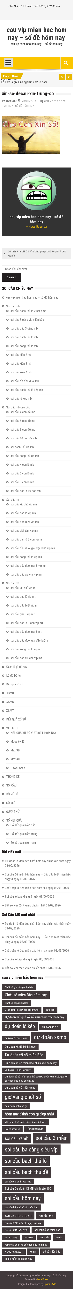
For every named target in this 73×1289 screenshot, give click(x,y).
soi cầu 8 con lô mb (22, 482)
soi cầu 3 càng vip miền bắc (27, 320)
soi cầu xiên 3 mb (21, 363)
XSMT (10, 710)
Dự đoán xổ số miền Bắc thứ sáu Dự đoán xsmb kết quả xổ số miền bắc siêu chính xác (36, 1078)
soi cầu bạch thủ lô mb (24, 337)
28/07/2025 (29, 101)
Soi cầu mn (12, 500)
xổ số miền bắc (51, 1251)
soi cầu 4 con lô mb (22, 464)
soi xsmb (44, 1237)
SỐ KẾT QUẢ (14, 820)
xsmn (33, 1251)
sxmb (59, 1237)
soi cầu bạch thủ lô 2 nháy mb (28, 311)
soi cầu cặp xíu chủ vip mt (26, 658)
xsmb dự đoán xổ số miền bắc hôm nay (26, 1244)
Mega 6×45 (17, 741)
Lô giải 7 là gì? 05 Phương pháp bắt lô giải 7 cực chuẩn (37, 254)
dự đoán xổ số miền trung (20, 1087)
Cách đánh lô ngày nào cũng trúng (22, 1009)
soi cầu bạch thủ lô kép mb (27, 390)
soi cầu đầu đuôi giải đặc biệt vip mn (33, 548)
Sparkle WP (49, 1284)
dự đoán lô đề (50, 1027)
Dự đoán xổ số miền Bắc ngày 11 (18, 1070)
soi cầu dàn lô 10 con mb (26, 491)
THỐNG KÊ (12, 777)
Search (11, 277)
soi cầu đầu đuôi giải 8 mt (26, 632)
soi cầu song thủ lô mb (24, 346)
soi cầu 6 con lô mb (22, 473)
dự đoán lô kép (20, 1026)
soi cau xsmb (16, 1138)
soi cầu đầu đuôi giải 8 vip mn (28, 566)
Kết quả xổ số (14, 684)
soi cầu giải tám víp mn (24, 531)
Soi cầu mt (12, 583)
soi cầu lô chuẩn (18, 1215)
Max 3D (15, 750)
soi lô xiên (29, 1237)
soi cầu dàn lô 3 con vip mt (27, 623)
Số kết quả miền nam (23, 843)
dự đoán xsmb (50, 1037)
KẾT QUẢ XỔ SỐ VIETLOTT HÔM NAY (33, 733)
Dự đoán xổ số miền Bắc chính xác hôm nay (30, 1063)
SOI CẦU (11, 785)
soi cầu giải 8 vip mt (23, 614)
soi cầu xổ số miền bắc (47, 1230)
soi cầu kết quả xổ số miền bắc (21, 1207)
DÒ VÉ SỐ (12, 794)
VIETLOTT (12, 728)
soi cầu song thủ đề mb (25, 456)
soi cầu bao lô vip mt (23, 597)
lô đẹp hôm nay (12, 1129)
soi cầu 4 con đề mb (23, 412)
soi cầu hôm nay (23, 1198)
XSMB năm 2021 (14, 1251)
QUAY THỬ (12, 812)
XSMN (10, 702)
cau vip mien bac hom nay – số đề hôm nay (37, 34)
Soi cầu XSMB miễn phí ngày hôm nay (23, 1223)
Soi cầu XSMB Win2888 (16, 1230)
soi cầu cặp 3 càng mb (24, 328)
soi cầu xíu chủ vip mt (24, 588)
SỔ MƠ (10, 803)
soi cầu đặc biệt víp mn (25, 522)
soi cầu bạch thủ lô (26, 1161)
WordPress (42, 1279)
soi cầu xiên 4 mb (21, 372)
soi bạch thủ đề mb (22, 447)
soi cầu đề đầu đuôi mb (25, 381)
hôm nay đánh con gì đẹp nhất (29, 1114)
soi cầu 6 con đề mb (23, 421)
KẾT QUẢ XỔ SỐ (16, 719)
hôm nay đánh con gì (16, 1106)
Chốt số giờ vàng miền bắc (19, 987)
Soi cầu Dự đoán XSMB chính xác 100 (28, 1188)
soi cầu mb (46, 1216)
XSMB (10, 693)
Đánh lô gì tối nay (16, 667)
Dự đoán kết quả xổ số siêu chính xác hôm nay (34, 1017)
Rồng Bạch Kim (35, 1128)
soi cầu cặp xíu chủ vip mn (26, 574)
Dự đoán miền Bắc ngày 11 (16, 1038)
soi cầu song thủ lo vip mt (26, 649)
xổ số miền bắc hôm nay (18, 1259)
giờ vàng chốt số (23, 1097)
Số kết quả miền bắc (23, 825)
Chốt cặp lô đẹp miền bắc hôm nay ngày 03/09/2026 (37, 888)
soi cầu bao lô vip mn (23, 513)
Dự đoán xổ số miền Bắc (24, 1055)
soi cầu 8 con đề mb (23, 429)
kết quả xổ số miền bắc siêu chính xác (25, 1122)
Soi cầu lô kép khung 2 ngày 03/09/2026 (29, 896)
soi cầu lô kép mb (21, 398)
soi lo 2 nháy (11, 1237)
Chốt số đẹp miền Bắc (16, 1002)
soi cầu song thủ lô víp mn (26, 557)
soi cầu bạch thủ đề (26, 1172)
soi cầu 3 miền (52, 1138)
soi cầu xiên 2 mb (21, 355)
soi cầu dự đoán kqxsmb (18, 1181)
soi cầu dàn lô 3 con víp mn (27, 539)
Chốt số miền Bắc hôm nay (26, 995)
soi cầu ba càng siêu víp (31, 1149)
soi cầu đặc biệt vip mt (25, 605)
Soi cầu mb (13, 306)
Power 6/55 (18, 768)
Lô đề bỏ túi (13, 675)
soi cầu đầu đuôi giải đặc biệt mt (30, 640)
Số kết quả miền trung (24, 834)
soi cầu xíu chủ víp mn (24, 504)
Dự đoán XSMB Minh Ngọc (20, 1046)
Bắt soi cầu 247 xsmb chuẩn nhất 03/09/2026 (33, 905)
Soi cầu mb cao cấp (18, 407)
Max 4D (15, 759)
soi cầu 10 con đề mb (24, 438)
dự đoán (50, 1009)
